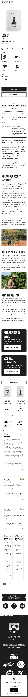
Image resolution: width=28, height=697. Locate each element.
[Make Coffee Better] (14, 631)
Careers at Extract (11, 647)
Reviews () (4, 43)
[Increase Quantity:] (8, 84)
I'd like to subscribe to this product (15, 49)
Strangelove (21, 401)
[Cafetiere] (17, 66)
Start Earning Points (12, 371)
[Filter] (4, 66)
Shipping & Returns (13, 644)
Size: (2, 74)
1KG (6, 79)
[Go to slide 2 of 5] (27, 399)
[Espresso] (17, 57)
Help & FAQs (5, 644)
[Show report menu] (23, 469)
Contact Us (19, 647)
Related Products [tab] (14, 382)
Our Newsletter (21, 644)
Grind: (3, 52)
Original (7, 401)
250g (6, 76)
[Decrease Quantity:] (2, 84)
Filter (6, 431)
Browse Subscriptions (12, 347)
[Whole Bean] (4, 57)
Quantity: (4, 82)
